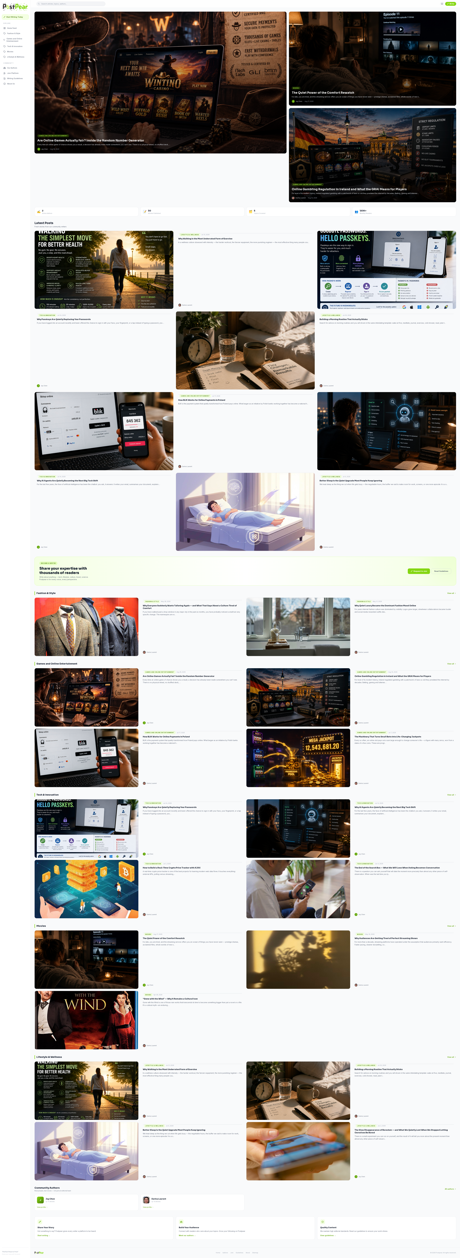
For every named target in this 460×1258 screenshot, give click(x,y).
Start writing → (43, 1235)
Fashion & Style (13, 33)
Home (218, 1253)
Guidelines (239, 1253)
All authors (449, 1189)
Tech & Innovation (15, 46)
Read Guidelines (441, 571)
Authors (225, 1253)
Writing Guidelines (15, 78)
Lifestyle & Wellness (15, 57)
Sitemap (255, 1253)
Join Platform (12, 73)
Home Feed (12, 28)
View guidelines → (328, 1235)
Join (231, 1253)
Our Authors (12, 68)
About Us (11, 84)
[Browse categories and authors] (442, 4)
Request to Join (420, 571)
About (248, 1253)
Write (451, 4)
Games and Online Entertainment (14, 40)
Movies (10, 52)
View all (450, 593)
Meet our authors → (187, 1235)
